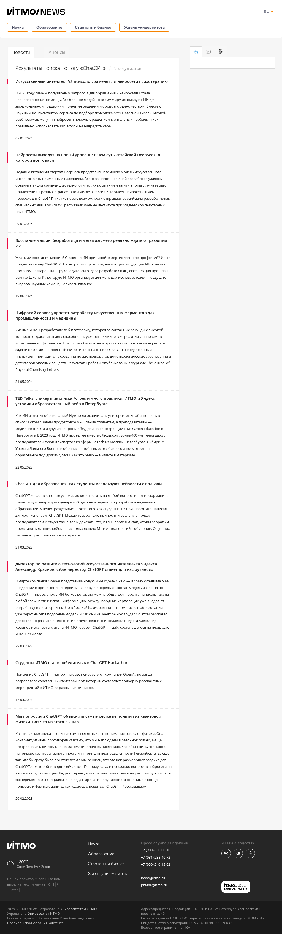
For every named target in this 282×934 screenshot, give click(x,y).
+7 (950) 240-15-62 (155, 864)
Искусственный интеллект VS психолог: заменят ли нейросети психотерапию (91, 81)
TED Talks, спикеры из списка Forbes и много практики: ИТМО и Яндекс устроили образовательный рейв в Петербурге (85, 401)
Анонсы (56, 52)
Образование (49, 27)
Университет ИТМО (44, 913)
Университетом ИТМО (78, 908)
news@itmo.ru (153, 877)
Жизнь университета (144, 27)
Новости (21, 52)
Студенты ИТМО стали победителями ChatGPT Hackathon (71, 662)
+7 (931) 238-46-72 (155, 857)
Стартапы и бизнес (93, 27)
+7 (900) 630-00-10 (155, 849)
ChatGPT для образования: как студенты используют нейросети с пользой (88, 483)
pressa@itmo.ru (154, 885)
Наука (18, 27)
